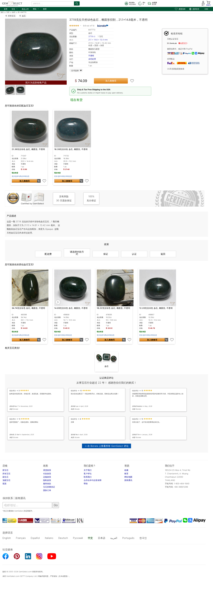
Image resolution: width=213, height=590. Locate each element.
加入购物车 (110, 80)
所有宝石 (6, 473)
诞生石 (5, 477)
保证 (105, 253)
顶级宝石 (6, 480)
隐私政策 (47, 480)
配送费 (48, 253)
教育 (45, 9)
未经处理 (92, 59)
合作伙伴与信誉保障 (92, 480)
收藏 (126, 470)
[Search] (77, 3)
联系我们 (88, 477)
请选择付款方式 (77, 252)
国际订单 (47, 490)
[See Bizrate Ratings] (102, 26)
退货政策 (47, 470)
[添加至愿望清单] (132, 81)
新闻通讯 (128, 480)
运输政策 (47, 477)
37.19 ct (92, 36)
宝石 (15, 8)
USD (206, 9)
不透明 (91, 55)
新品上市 (25, 9)
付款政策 (47, 473)
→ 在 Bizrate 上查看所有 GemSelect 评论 (106, 445)
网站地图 (128, 477)
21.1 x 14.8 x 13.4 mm (98, 40)
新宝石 (5, 470)
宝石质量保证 (49, 487)
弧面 (4, 483)
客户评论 (88, 473)
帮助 (36, 8)
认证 (134, 253)
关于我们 (88, 470)
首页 (5, 9)
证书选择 (75, 70)
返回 (163, 253)
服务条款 (47, 483)
